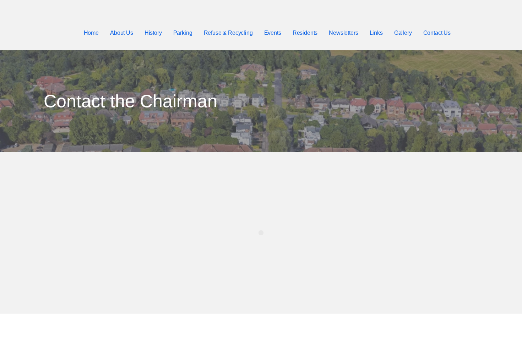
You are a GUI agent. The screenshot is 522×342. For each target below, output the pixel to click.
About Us (121, 33)
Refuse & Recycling (228, 33)
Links (376, 33)
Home (91, 33)
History (153, 33)
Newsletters (343, 33)
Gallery (403, 33)
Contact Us (437, 33)
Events (272, 33)
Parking (182, 33)
